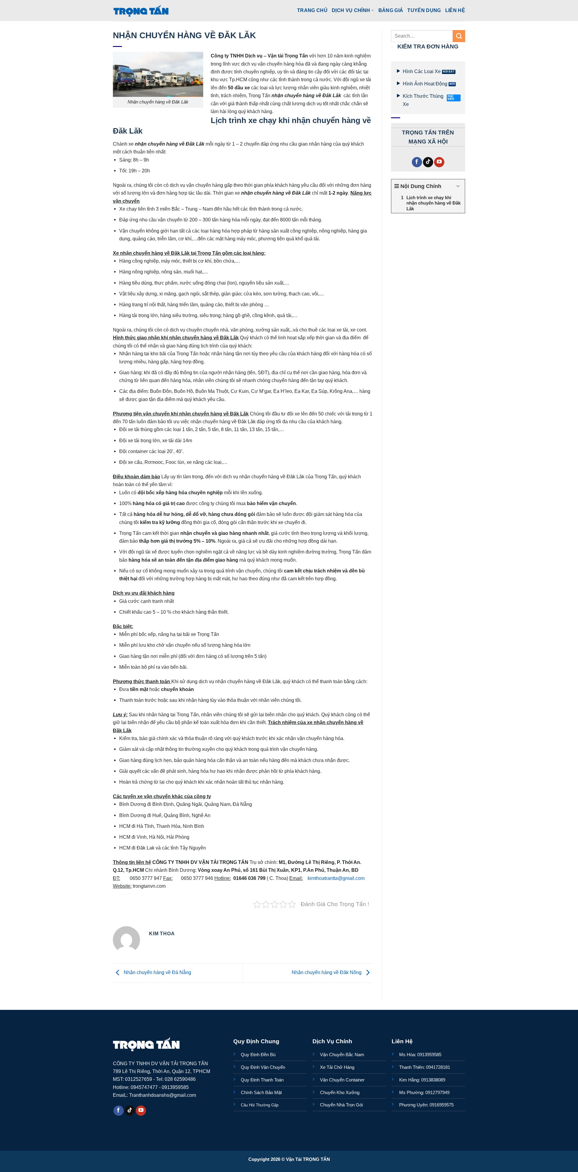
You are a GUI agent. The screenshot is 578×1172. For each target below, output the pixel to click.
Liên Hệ (455, 10)
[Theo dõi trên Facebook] (417, 162)
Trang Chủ (312, 10)
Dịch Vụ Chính (351, 10)
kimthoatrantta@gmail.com (336, 878)
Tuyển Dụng (424, 10)
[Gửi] (459, 36)
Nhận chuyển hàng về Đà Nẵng (157, 972)
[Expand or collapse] (458, 186)
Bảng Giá (390, 10)
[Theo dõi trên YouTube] (439, 162)
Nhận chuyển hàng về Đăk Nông (327, 972)
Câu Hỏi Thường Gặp (259, 1105)
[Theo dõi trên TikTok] (428, 162)
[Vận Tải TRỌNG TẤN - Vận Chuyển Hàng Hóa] (141, 10)
